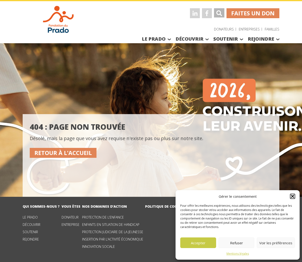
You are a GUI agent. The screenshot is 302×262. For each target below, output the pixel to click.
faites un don (253, 13)
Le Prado (30, 217)
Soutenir (30, 232)
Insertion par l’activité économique (112, 239)
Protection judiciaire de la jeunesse (112, 232)
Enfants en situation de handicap (110, 224)
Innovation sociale (98, 246)
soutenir (225, 39)
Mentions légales (237, 254)
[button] (292, 196)
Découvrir (31, 224)
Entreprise (71, 224)
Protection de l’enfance (103, 217)
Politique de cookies (165, 206)
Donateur (70, 217)
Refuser (236, 243)
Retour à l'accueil (63, 153)
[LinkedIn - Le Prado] (195, 13)
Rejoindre (31, 239)
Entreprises (249, 29)
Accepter (198, 243)
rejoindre (261, 39)
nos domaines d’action (104, 206)
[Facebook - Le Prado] (207, 13)
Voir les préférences (275, 243)
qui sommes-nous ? (41, 206)
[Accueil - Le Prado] (58, 18)
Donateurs (224, 29)
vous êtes (71, 206)
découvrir (189, 39)
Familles (272, 29)
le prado (154, 39)
